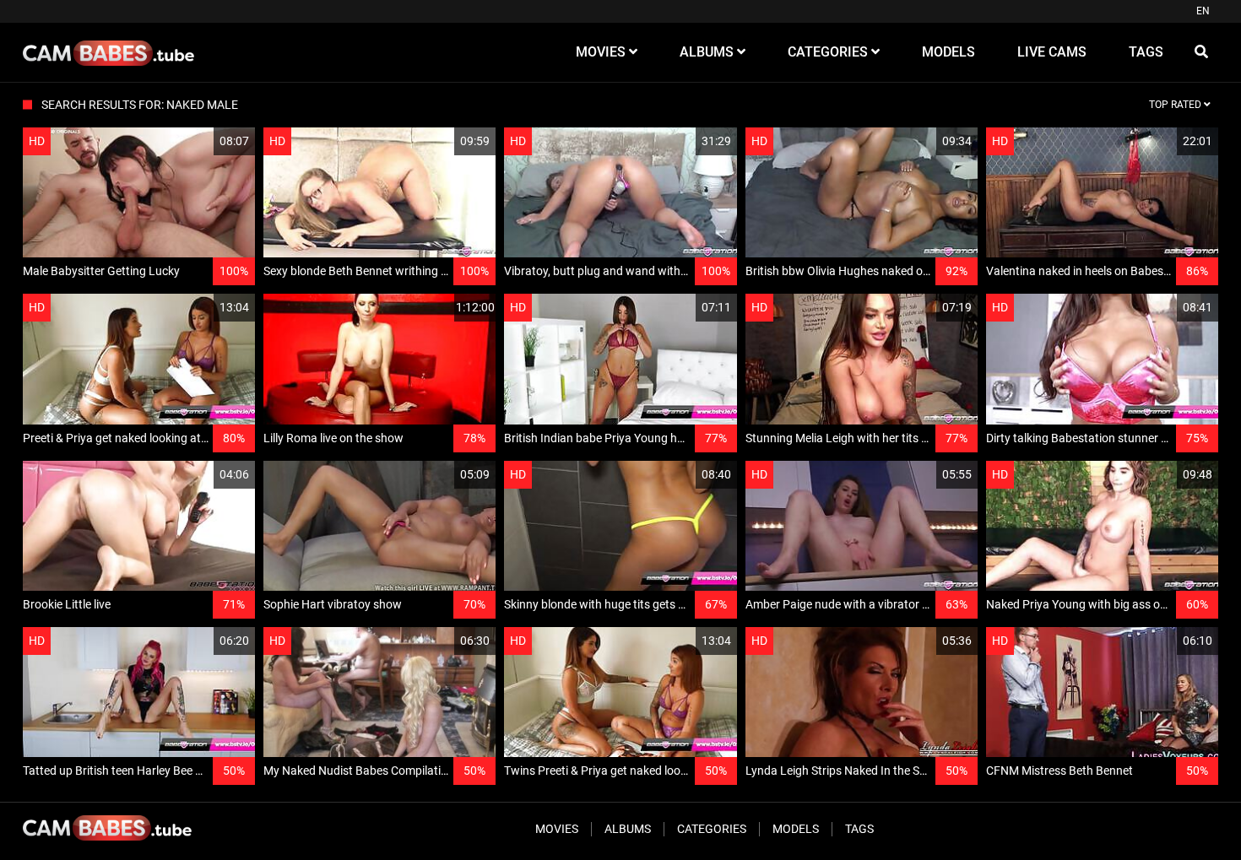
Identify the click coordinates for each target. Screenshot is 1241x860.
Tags (859, 829)
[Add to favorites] (201, 141)
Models (795, 829)
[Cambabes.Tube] (108, 52)
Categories (711, 829)
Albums (627, 829)
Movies (556, 829)
